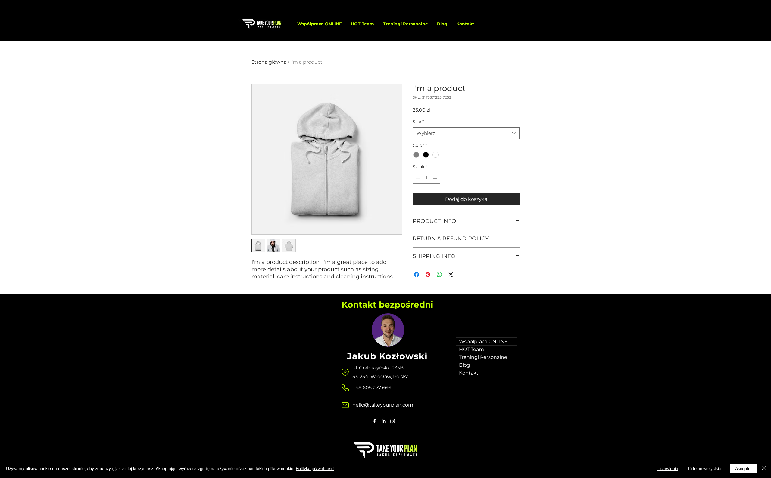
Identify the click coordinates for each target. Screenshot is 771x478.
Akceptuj (743, 468)
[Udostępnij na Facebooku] (416, 274)
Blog (464, 365)
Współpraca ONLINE (483, 341)
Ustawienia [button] (667, 468)
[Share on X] (450, 274)
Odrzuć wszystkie (704, 468)
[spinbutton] (426, 178)
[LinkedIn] (383, 421)
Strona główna (268, 62)
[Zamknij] (763, 468)
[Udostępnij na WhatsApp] (439, 274)
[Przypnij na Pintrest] (428, 274)
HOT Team (471, 349)
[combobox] (466, 133)
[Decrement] (417, 178)
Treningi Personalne (483, 357)
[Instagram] (392, 421)
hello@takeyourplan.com (382, 405)
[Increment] (435, 178)
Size (418, 121)
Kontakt (469, 373)
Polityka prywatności (315, 468)
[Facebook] (374, 421)
